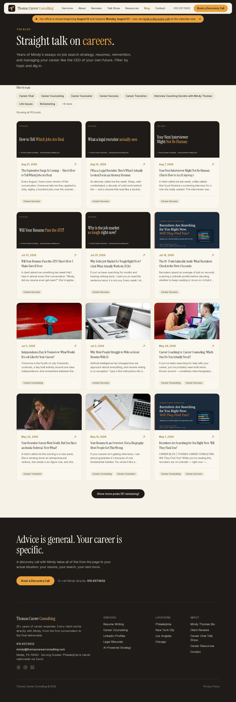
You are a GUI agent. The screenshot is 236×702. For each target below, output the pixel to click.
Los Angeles (163, 636)
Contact (160, 8)
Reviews (96, 8)
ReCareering (47, 103)
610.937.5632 (182, 8)
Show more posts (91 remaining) (118, 494)
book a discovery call (156, 18)
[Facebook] (18, 667)
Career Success (109, 95)
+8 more (67, 103)
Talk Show (113, 8)
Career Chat (26, 95)
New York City (164, 630)
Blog (147, 8)
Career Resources (202, 646)
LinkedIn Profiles (114, 636)
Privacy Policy (212, 686)
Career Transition (136, 95)
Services (67, 8)
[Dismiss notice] (200, 19)
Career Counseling (52, 95)
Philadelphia (163, 624)
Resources (132, 8)
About (82, 8)
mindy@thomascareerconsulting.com (40, 649)
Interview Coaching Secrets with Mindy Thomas (183, 95)
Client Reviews (199, 630)
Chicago (160, 641)
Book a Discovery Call (210, 8)
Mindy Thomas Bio (202, 624)
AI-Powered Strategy (117, 647)
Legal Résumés (113, 641)
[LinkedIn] (32, 667)
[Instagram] (25, 667)
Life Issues (26, 103)
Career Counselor (81, 95)
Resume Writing (113, 624)
